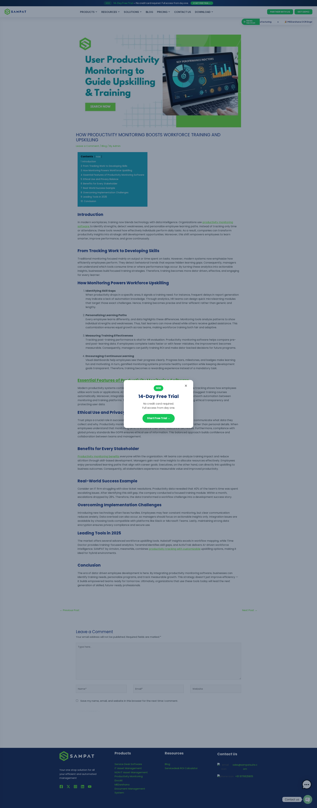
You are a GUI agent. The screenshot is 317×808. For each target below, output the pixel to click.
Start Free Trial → (158, 418)
